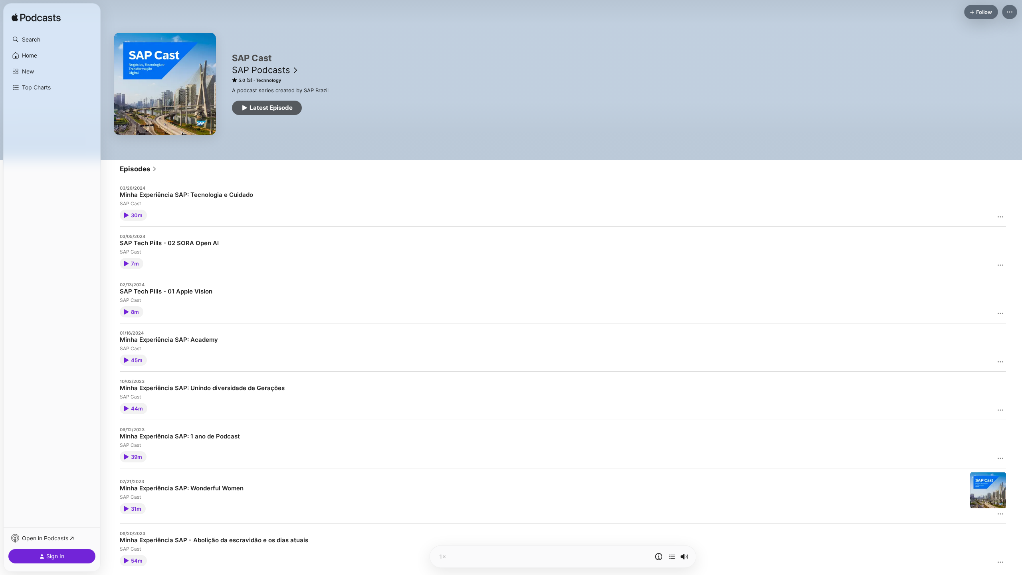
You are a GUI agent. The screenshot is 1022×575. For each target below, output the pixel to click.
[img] (36, 18)
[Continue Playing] (672, 556)
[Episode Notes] (659, 556)
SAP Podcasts (261, 70)
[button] (52, 39)
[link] (138, 169)
